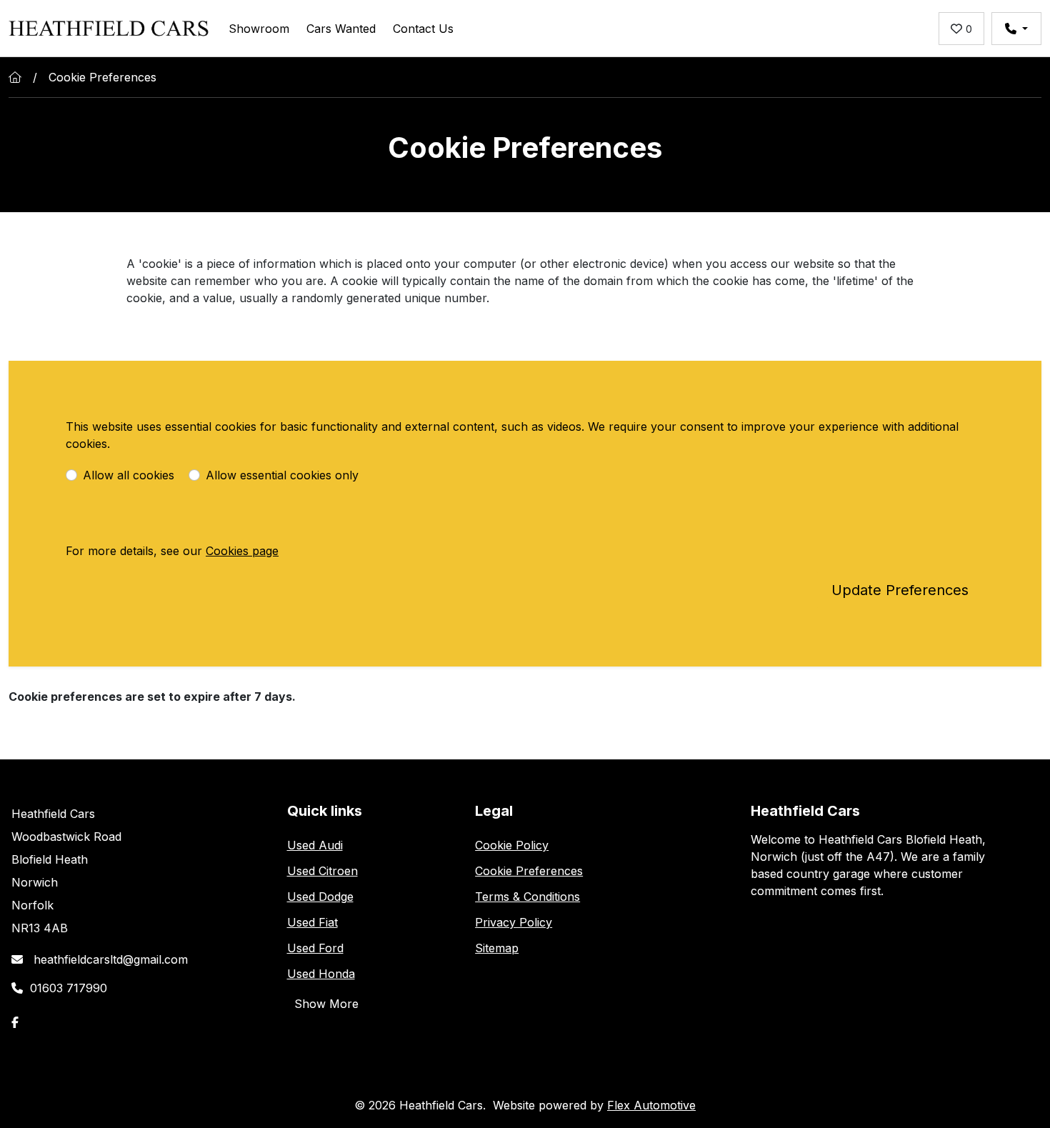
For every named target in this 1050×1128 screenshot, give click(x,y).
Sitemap (497, 948)
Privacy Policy (513, 922)
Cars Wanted (341, 28)
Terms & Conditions (527, 896)
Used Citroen (322, 871)
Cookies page (242, 551)
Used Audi (315, 845)
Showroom (259, 28)
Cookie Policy (512, 845)
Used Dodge (320, 896)
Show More (326, 1004)
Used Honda (321, 974)
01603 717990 (68, 988)
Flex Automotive (651, 1105)
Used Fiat (312, 922)
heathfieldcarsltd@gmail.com (109, 959)
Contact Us (423, 28)
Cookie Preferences (529, 871)
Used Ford (315, 948)
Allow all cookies (128, 475)
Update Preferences (900, 590)
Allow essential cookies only (282, 475)
